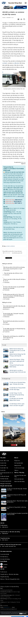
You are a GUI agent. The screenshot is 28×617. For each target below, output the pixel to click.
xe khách (4, 63)
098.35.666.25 (17, 201)
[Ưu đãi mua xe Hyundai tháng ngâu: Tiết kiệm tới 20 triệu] (6, 384)
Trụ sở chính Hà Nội (4, 554)
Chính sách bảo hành (19, 479)
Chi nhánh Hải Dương (5, 559)
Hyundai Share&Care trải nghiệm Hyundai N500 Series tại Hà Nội (17, 514)
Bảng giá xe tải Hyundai (5, 483)
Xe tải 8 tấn (2, 470)
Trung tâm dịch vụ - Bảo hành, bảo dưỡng (9, 574)
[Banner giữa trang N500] (14, 7)
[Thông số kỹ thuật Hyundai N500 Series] (6, 367)
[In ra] (21, 19)
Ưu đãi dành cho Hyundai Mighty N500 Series (16, 399)
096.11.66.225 (5, 546)
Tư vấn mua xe (3, 572)
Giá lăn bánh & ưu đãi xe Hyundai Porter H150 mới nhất (17, 371)
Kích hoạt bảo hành (18, 463)
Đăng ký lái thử (17, 465)
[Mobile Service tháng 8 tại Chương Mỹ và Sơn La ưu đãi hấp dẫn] (6, 350)
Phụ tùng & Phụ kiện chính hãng (20, 476)
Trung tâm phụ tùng (4, 576)
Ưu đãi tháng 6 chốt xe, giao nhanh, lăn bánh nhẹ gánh (16, 404)
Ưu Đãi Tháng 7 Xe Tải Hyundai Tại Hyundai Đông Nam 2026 (16, 394)
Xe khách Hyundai (4, 478)
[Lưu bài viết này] (24, 19)
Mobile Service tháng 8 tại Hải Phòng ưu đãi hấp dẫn (17, 355)
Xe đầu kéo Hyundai (4, 476)
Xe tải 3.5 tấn (3, 465)
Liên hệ (2, 569)
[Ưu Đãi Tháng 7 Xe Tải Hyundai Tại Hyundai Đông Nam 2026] (6, 395)
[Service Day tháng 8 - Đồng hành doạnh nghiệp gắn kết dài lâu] (6, 361)
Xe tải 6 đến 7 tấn (4, 468)
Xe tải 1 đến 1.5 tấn (4, 460)
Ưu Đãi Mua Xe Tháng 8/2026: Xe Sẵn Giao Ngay (17, 388)
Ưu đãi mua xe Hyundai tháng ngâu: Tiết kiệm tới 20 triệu (17, 383)
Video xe (16, 470)
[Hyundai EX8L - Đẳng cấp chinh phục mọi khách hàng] (14, 430)
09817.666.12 (18, 203)
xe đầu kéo (16, 63)
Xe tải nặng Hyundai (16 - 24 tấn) (6, 473)
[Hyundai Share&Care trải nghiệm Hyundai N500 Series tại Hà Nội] (3, 517)
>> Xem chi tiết (20, 196)
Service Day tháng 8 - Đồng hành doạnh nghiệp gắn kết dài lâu (16, 361)
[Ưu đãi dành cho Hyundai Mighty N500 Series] (6, 400)
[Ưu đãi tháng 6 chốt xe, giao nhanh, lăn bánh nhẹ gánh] (6, 405)
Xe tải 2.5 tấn (3, 463)
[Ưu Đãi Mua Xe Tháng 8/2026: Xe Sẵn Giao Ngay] (6, 389)
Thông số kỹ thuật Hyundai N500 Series (16, 366)
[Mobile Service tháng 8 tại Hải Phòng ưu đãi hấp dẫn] (6, 356)
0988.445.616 (18, 200)
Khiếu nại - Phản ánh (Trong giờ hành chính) (9, 579)
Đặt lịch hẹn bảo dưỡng (19, 481)
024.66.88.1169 (12, 546)
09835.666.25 (5, 533)
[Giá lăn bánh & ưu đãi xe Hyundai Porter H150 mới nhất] (6, 372)
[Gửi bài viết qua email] (19, 19)
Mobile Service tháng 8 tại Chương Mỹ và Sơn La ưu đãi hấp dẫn (17, 350)
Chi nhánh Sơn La (4, 556)
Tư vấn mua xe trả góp (19, 468)
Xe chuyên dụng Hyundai (5, 481)
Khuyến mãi (17, 460)
